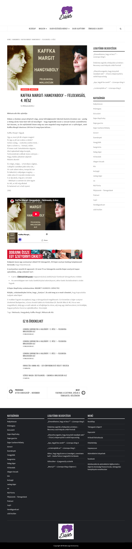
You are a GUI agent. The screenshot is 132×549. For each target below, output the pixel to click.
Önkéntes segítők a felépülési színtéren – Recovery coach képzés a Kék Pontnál (108, 64)
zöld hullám (97, 209)
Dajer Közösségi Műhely (59, 28)
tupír (95, 200)
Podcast (96, 195)
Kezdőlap (32, 28)
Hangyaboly (25, 312)
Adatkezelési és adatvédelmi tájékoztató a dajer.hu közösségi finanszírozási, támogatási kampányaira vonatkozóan (104, 467)
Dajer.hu (26, 378)
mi (94, 181)
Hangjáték (34, 89)
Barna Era (27, 368)
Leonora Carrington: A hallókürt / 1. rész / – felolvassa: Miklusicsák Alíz (44, 354)
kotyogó (96, 171)
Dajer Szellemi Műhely (101, 128)
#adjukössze (98, 104)
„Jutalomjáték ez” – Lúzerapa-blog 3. (107, 88)
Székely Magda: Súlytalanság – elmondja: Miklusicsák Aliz (45, 375)
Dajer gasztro (98, 123)
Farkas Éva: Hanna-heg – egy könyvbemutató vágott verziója (46, 365)
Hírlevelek (97, 157)
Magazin (42, 28)
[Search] (120, 28)
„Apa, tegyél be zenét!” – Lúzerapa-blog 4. (109, 82)
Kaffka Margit (35, 312)
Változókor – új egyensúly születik (60, 461)
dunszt (95, 133)
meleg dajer (97, 176)
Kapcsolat (91, 432)
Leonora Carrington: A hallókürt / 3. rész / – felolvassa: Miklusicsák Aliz (45, 330)
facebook (91, 459)
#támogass (97, 109)
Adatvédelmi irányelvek (96, 453)
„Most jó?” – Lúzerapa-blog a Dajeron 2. (61, 467)
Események (97, 137)
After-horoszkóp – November (27, 391)
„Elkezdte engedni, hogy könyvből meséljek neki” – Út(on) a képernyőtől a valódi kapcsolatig (108, 74)
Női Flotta (97, 185)
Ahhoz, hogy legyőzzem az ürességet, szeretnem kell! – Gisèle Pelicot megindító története (65, 454)
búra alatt (97, 113)
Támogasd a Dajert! (95, 28)
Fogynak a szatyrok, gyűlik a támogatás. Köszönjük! (67, 393)
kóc (94, 166)
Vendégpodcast (99, 205)
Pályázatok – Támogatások (103, 190)
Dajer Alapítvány (78, 28)
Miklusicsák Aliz (28, 106)
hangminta (25, 89)
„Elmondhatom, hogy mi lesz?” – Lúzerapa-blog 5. (105, 55)
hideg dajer (97, 152)
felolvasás (16, 312)
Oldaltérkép (92, 443)
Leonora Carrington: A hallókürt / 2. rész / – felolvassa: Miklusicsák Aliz (45, 342)
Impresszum (92, 448)
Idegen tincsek (98, 161)
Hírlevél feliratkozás (95, 437)
